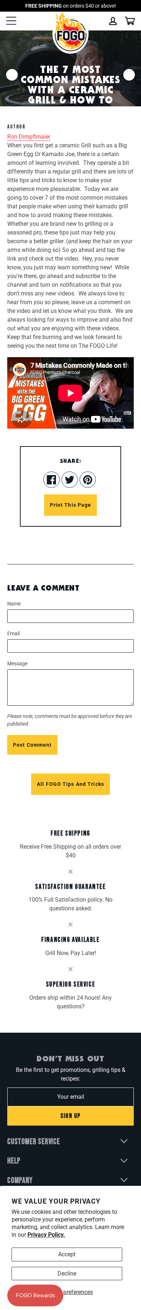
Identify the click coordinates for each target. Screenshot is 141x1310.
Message (17, 663)
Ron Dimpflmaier (28, 136)
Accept (67, 1254)
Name (14, 604)
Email (13, 633)
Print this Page (70, 505)
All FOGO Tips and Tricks (70, 784)
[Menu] (11, 21)
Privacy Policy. (46, 1234)
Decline (66, 1273)
